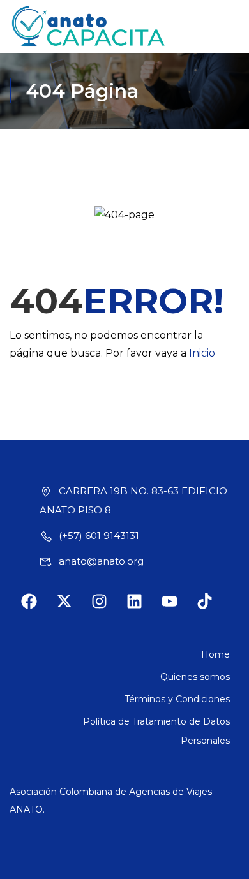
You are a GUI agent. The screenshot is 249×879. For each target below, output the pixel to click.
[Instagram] (107, 609)
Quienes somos (195, 677)
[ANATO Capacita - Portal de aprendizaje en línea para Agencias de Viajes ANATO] (89, 26)
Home (215, 654)
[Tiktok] (213, 609)
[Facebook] (37, 609)
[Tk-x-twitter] (72, 609)
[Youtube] (177, 609)
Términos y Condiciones (177, 699)
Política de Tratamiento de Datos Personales (156, 731)
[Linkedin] (142, 609)
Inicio (202, 353)
